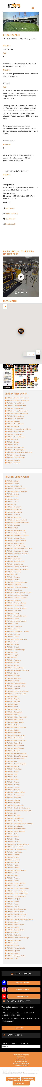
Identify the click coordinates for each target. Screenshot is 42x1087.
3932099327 (10, 208)
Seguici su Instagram (22, 989)
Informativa (19, 1083)
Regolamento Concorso (21, 1068)
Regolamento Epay (21, 1061)
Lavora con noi (21, 1059)
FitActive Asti (10, 219)
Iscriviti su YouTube (22, 996)
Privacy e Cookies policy (21, 1055)
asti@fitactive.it (11, 213)
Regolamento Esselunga (21, 1063)
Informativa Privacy (21, 1065)
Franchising (21, 1057)
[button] (5, 21)
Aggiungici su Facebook (22, 982)
